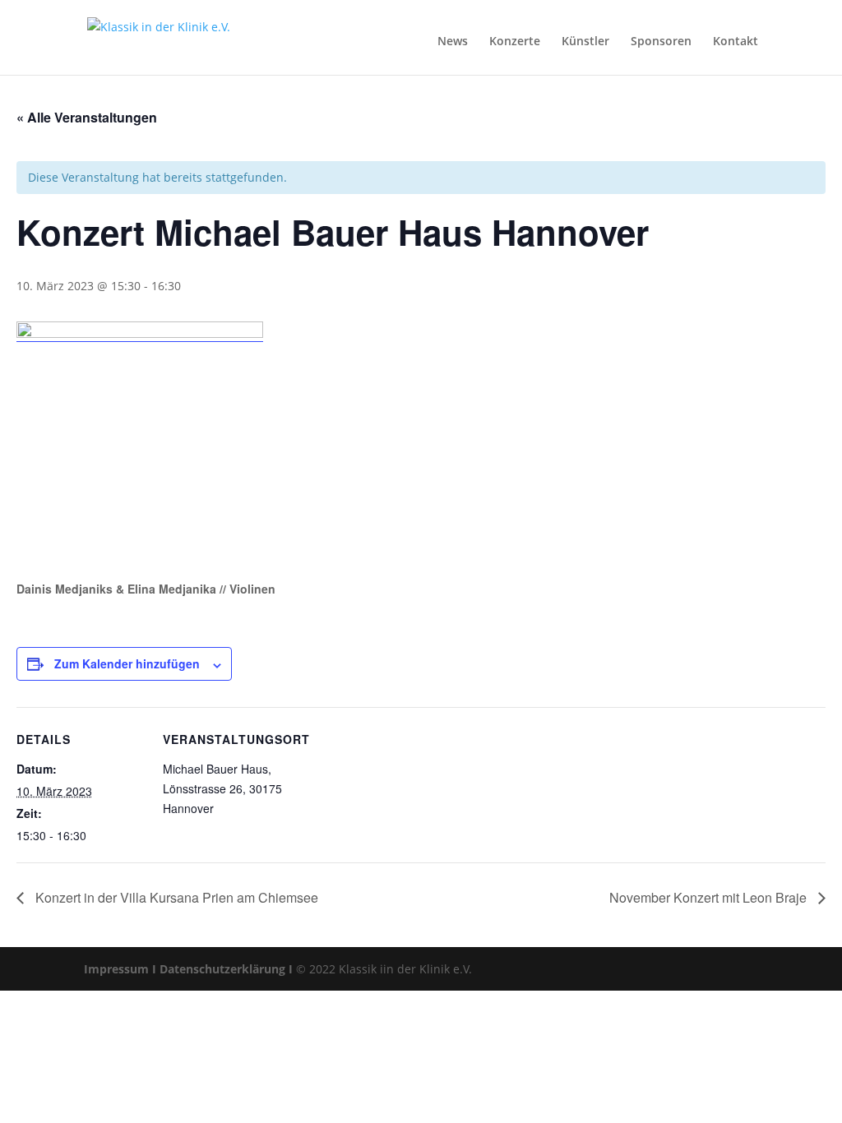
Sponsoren (661, 41)
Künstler (585, 41)
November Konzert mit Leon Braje (709, 897)
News (452, 41)
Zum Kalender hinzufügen (127, 663)
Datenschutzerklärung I (226, 969)
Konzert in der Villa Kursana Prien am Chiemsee (175, 897)
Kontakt (735, 41)
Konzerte (514, 41)
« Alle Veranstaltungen (86, 117)
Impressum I (120, 969)
